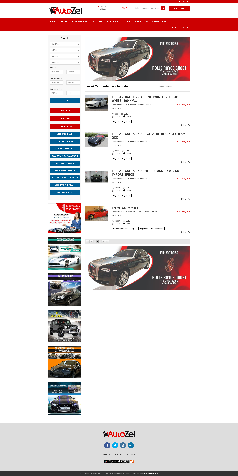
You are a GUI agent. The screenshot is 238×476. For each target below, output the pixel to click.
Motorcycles (141, 21)
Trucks (127, 21)
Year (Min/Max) (56, 78)
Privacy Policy (130, 454)
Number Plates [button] (159, 21)
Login (173, 28)
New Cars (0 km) (79, 21)
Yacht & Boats (113, 21)
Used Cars (64, 21)
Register (183, 28)
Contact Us (118, 454)
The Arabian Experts (150, 473)
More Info (186, 125)
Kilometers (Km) (56, 89)
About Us (106, 454)
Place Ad (180, 8)
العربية (125, 7)
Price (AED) (54, 68)
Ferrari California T (125, 208)
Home (52, 21)
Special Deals (96, 21)
